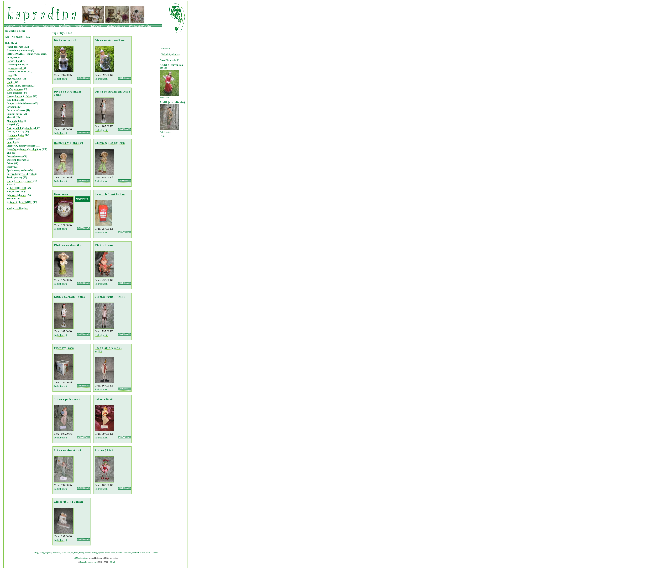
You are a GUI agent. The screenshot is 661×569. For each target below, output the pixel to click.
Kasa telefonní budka (110, 194)
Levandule (12, 107)
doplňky (48, 553)
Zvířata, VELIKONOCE (19, 202)
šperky (101, 553)
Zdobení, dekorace (16, 195)
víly (109, 3)
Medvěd (11, 117)
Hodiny (10, 82)
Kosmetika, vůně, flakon (19, 96)
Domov (10, 25)
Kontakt (80, 25)
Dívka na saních (65, 40)
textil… (149, 553)
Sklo (9, 153)
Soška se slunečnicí (67, 450)
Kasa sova (61, 194)
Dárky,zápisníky (15, 68)
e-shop (8, 3)
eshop (36, 553)
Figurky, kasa (14, 78)
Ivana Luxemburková (89, 562)
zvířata (119, 553)
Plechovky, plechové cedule (21, 145)
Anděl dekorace (15, 47)
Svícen (10, 163)
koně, (76, 553)
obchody (49, 25)
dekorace (53, 3)
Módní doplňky (15, 121)
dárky (19, 3)
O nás (35, 25)
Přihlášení (165, 48)
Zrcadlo (11, 198)
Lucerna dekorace (16, 110)
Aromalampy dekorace (18, 50)
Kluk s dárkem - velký (70, 296)
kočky (129, 3)
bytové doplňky (35, 3)
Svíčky (10, 167)
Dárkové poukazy (16, 64)
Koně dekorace (14, 93)
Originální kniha (15, 135)
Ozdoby (11, 138)
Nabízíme (65, 25)
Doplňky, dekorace (16, 71)
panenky (88, 3)
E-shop (23, 25)
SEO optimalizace (81, 558)
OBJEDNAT (83, 78)
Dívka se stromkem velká (112, 91)
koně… (139, 3)
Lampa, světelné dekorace (20, 103)
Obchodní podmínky (170, 54)
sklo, (130, 553)
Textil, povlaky (14, 177)
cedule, (142, 553)
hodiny (76, 3)
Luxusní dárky (14, 114)
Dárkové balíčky (140, 25)
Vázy (9, 184)
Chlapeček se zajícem (110, 142)
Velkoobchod (116, 25)
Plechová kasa (64, 347)
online (149, 3)
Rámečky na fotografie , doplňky (24, 149)
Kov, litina (12, 100)
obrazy (118, 3)
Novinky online (15, 30)
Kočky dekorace (15, 89)
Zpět (163, 136)
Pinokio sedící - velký (110, 296)
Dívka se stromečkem (110, 40)
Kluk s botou (104, 245)
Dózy (9, 75)
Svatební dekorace (16, 160)
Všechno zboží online (17, 208)
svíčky (65, 3)
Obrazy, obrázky (15, 131)
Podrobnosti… (165, 98)
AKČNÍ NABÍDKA (17, 36)
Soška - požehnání (67, 399)
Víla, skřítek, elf (15, 191)
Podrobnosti (60, 78)
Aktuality (96, 25)
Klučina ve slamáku (68, 245)
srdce (113, 553)
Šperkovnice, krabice (18, 170)
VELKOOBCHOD (16, 188)
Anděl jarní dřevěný (172, 102)
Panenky (11, 142)
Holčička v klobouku (68, 142)
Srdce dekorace (15, 156)
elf (72, 553)
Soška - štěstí (104, 399)
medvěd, (135, 553)
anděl (63, 553)
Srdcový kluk (104, 450)
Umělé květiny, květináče (20, 181)
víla (68, 553)
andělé (100, 3)
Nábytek (11, 124)
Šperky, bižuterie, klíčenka (21, 174)
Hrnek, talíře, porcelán (19, 85)
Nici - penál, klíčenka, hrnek (21, 128)
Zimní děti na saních (68, 501)
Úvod (112, 562)
